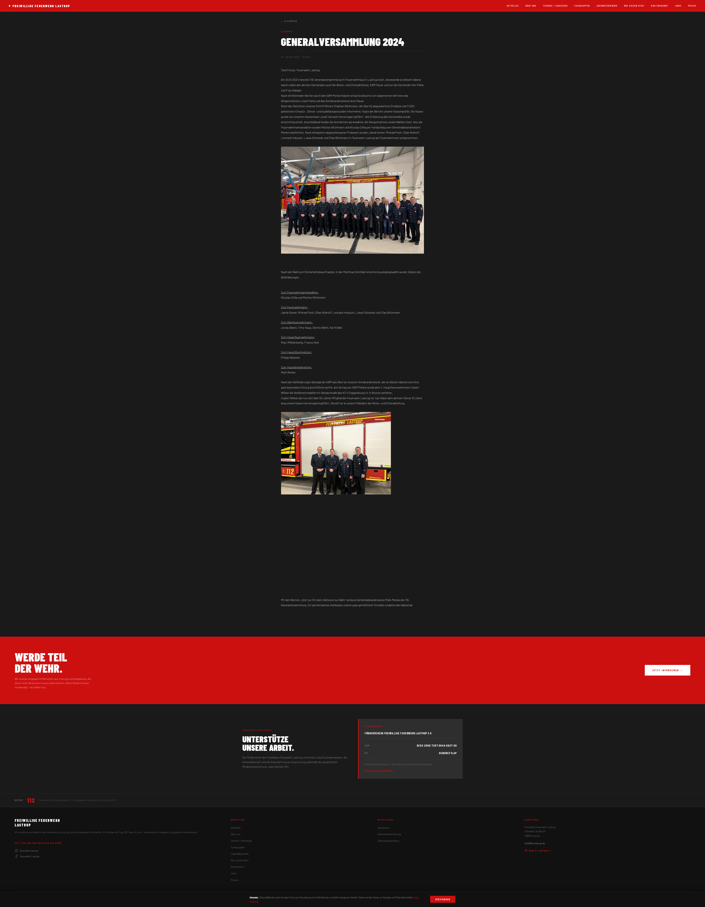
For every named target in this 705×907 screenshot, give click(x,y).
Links (678, 5)
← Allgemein (289, 21)
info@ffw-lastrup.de (535, 843)
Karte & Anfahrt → (541, 850)
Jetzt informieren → (667, 670)
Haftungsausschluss (388, 840)
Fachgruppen (582, 5)
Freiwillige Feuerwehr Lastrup (41, 6)
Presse (692, 5)
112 (31, 800)
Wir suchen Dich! (634, 5)
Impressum (384, 827)
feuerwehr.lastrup (29, 850)
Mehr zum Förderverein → (380, 771)
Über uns (530, 5)
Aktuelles (513, 5)
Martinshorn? (659, 5)
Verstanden (442, 899)
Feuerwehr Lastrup (29, 856)
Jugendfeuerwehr (606, 5)
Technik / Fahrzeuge (555, 5)
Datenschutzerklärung (389, 834)
